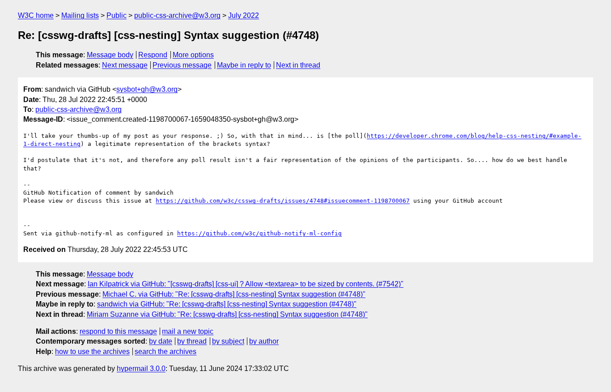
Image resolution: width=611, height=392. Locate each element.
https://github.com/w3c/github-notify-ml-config (259, 233)
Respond (152, 55)
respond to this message (118, 331)
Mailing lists (80, 15)
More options (193, 55)
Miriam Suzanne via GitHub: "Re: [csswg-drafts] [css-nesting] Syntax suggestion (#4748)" (227, 314)
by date (160, 341)
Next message (125, 65)
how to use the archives (92, 351)
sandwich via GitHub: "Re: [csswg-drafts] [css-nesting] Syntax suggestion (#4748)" (226, 304)
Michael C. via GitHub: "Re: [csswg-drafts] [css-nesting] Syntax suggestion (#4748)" (233, 294)
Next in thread (298, 65)
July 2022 (243, 15)
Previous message (182, 65)
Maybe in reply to (244, 65)
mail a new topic (187, 331)
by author (264, 341)
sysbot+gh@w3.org (147, 89)
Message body (110, 55)
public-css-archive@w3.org (177, 15)
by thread (192, 341)
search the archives (165, 351)
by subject (228, 341)
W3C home (36, 15)
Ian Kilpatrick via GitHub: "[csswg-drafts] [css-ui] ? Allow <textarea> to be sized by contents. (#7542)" (245, 284)
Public (116, 15)
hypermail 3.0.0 (141, 368)
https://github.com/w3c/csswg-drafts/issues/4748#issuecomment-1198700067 (283, 200)
